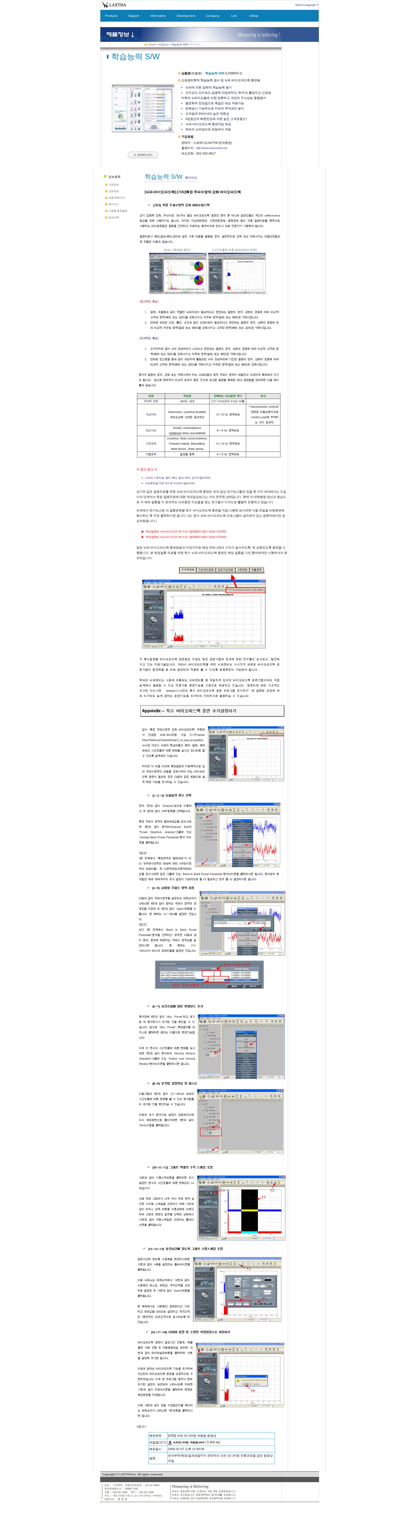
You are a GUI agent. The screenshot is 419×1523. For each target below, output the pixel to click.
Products (111, 15)
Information (158, 15)
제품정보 (163, 44)
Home (151, 44)
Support (134, 15)
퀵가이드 (113, 204)
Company (212, 15)
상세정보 (113, 191)
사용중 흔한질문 (117, 210)
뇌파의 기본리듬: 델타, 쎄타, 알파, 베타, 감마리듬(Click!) (177, 477)
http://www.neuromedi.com (211, 148)
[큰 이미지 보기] (143, 137)
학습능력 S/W (179, 44)
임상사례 (113, 217)
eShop (254, 15)
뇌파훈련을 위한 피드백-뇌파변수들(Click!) (170, 483)
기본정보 (113, 184)
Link (233, 15)
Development (186, 15)
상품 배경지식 (116, 197)
